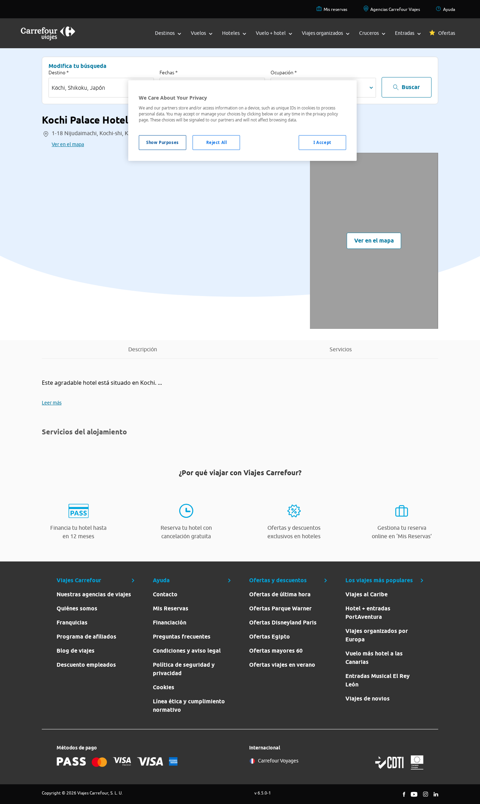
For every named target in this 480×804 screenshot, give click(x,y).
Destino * (58, 72)
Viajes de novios (367, 698)
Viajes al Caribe (366, 594)
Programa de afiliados (86, 636)
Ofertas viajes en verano (282, 664)
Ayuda (449, 9)
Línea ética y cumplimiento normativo (189, 705)
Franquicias (72, 622)
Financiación (169, 622)
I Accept (322, 142)
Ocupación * (284, 72)
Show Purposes (162, 142)
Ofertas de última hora (280, 594)
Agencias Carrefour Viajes (395, 9)
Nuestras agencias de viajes (94, 594)
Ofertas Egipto (269, 636)
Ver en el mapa (68, 144)
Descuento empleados (86, 664)
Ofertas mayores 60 (276, 650)
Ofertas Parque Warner (280, 608)
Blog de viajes (76, 650)
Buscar (411, 87)
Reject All (216, 142)
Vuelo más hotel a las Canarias (374, 657)
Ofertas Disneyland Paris (283, 622)
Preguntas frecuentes (181, 636)
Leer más (51, 403)
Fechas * (169, 72)
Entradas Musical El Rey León (377, 680)
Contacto (165, 594)
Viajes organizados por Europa (376, 635)
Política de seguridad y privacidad (184, 669)
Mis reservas (335, 9)
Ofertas (446, 33)
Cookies (163, 687)
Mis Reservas (170, 608)
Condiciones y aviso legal (187, 650)
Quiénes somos (77, 608)
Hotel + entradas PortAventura (367, 612)
